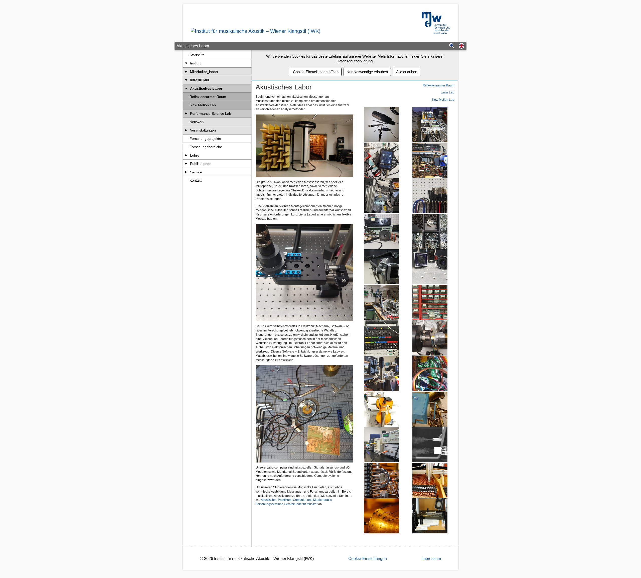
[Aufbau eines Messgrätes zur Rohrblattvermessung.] (430, 515)
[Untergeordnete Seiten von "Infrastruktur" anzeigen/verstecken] (186, 80)
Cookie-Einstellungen (367, 558)
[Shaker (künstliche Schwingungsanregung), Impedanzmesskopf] (430, 338)
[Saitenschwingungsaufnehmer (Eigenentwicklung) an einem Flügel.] (430, 480)
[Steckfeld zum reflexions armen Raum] (381, 338)
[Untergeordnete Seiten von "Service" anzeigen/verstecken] (186, 172)
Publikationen (200, 164)
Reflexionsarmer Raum (208, 97)
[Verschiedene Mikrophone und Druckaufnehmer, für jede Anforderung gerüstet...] (381, 124)
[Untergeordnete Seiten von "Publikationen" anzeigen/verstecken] (186, 164)
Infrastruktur (199, 80)
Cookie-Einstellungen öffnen (316, 72)
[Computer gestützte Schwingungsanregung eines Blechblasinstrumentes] (430, 409)
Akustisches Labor (206, 88)
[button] (461, 46)
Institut (195, 63)
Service (196, 172)
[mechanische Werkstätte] (381, 302)
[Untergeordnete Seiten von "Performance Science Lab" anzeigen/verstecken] (186, 113)
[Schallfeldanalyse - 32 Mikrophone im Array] (381, 480)
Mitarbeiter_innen (204, 72)
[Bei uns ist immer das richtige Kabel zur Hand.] (430, 195)
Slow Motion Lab (203, 105)
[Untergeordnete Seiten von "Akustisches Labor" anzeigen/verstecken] (186, 88)
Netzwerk (197, 122)
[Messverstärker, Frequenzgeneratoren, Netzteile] (381, 444)
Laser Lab (447, 92)
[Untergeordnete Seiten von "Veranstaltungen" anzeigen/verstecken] (186, 130)
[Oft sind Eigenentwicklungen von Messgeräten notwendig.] (430, 124)
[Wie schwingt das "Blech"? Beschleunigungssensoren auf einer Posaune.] (381, 515)
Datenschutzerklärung (355, 61)
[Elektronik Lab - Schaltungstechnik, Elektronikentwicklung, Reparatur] (381, 231)
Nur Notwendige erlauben (367, 72)
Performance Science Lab (210, 113)
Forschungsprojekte (205, 139)
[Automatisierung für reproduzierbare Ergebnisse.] (381, 266)
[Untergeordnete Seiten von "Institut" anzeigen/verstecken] (186, 63)
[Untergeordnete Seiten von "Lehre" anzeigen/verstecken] (186, 155)
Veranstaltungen (203, 130)
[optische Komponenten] (430, 266)
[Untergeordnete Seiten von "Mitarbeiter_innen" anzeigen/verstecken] (186, 72)
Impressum (431, 558)
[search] (452, 46)
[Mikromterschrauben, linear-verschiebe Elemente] (381, 373)
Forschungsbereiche (206, 147)
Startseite (197, 55)
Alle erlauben (406, 72)
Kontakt (196, 180)
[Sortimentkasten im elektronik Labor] (430, 302)
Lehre (194, 155)
